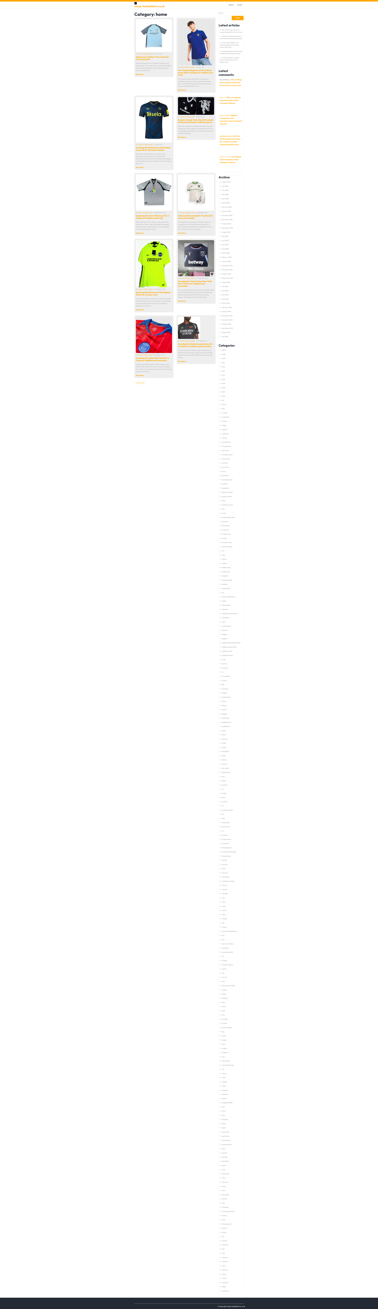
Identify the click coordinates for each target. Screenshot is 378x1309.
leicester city (226, 827)
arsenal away (226, 442)
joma (223, 797)
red (223, 1069)
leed (223, 818)
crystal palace (226, 626)
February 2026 (227, 207)
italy (223, 776)
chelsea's (225, 584)
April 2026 (225, 199)
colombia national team (229, 613)
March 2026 (226, 203)
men (223, 898)
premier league (227, 1027)
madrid (224, 860)
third (223, 1190)
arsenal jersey (226, 446)
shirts (223, 1111)
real (223, 1057)
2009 (223, 358)
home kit (225, 739)
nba (223, 935)
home (224, 735)
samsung (225, 1090)
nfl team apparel (227, 965)
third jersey (225, 1195)
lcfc (223, 814)
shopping (225, 1119)
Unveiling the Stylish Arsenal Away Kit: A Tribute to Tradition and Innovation (195, 345)
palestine (225, 998)
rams (223, 1044)
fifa (223, 684)
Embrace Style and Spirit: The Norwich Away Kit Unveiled (195, 216)
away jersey (226, 459)
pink (223, 1015)
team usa (225, 1182)
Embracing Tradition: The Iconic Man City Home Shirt (152, 58)
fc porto (224, 680)
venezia (224, 1241)
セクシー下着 (224, 97)
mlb (223, 923)
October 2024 (226, 274)
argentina (225, 434)
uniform (224, 1228)
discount (224, 630)
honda (224, 743)
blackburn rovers (227, 505)
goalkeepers (226, 726)
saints (224, 1086)
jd (222, 789)
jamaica (224, 785)
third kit (224, 1199)
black (223, 501)
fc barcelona (226, 676)
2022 (223, 396)
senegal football (227, 1103)
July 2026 (225, 186)
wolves (224, 1274)
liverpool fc (225, 843)
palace (224, 994)
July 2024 (225, 286)
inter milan (225, 768)
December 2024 (227, 266)
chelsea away (226, 567)
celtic (223, 555)
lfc (222, 831)
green (224, 731)
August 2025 (226, 232)
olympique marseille (228, 986)
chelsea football (227, 580)
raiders (224, 1040)
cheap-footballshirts (145, 54)
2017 (223, 375)
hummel (224, 764)
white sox (225, 1270)
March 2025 (226, 253)
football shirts (226, 697)
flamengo (225, 689)
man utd (224, 873)
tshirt (223, 1220)
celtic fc (224, 559)
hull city (224, 760)
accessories (225, 417)
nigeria (224, 969)
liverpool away (226, 839)
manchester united (228, 881)
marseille (225, 894)
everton (224, 664)
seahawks (225, 1094)
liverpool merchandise (229, 852)
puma (224, 1036)
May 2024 (225, 295)
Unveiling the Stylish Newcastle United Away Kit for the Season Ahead (153, 148)
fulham (224, 705)
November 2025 (227, 219)
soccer (224, 1128)
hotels (224, 756)
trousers (224, 1216)
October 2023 (226, 324)
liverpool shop (226, 856)
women (224, 1278)
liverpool (224, 835)
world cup (225, 1282)
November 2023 (227, 320)
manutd (224, 889)
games (224, 710)
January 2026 (226, 211)
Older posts (140, 383)
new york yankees (227, 944)
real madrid (226, 1061)
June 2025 (225, 240)
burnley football (227, 547)
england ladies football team (231, 643)
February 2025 (227, 257)
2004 (224, 350)
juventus (224, 802)
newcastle (225, 948)
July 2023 (225, 337)
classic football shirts (228, 597)
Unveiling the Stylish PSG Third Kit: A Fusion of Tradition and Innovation (152, 359)
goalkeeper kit (226, 722)
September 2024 (227, 278)
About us (231, 5)
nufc (223, 981)
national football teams (229, 931)
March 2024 (226, 303)
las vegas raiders (227, 810)
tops (223, 1203)
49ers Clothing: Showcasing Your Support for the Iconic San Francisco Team (231, 82)
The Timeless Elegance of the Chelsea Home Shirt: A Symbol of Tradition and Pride (195, 72)
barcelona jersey (227, 480)
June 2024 (225, 291)
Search (221, 13)
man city (225, 864)
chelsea (224, 563)
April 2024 (225, 299)
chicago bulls (226, 588)
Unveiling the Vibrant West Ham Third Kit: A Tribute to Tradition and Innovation (195, 283)
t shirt (224, 1178)
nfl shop (224, 960)
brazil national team (228, 517)
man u (224, 868)
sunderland (225, 1174)
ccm (223, 551)
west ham (225, 1257)
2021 (223, 392)
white (224, 1266)
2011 (223, 363)
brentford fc (226, 526)
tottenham (225, 1207)
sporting (224, 1157)
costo (223, 622)
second (224, 1098)
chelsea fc (225, 576)
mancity (224, 885)
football (224, 693)
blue (223, 509)
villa (223, 1249)
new (223, 940)
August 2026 (226, 182)
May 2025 (225, 245)
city (223, 593)
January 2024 (226, 311)
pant (223, 1002)
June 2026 (225, 190)
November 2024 (227, 270)
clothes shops (226, 605)
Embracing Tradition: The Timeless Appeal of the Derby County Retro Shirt (229, 45)
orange (224, 990)
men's (224, 902)
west (223, 1253)
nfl (223, 956)
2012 (223, 367)
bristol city (225, 530)
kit (223, 806)
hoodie (224, 747)
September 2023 (227, 328)
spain (223, 1149)
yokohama (225, 1291)
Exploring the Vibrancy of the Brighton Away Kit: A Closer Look (153, 293)
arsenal (224, 438)
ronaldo (224, 1082)
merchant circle (225, 136)
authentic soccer (227, 455)
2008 (223, 354)
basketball (225, 488)
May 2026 (225, 194)
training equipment (228, 1211)
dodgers (224, 634)
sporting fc (225, 1161)
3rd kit (224, 404)
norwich (224, 977)
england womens (227, 655)
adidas (224, 425)
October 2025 (226, 224)
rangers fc (225, 1052)
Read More (140, 74)
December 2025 (227, 215)
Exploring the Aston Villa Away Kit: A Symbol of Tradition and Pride (152, 216)
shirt (223, 1107)
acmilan (224, 421)
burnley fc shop (227, 542)
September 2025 (227, 228)
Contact (239, 5)
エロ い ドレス (225, 157)
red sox (224, 1073)
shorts (224, 1124)
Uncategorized (227, 1224)
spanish (224, 1153)
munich (224, 927)
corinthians (225, 618)
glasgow (224, 714)
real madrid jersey (228, 1065)
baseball (224, 484)
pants (224, 1006)
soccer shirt (225, 1132)
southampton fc (227, 1144)
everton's (225, 668)
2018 (223, 379)
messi (224, 906)
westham (225, 1261)
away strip (225, 467)
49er (223, 409)
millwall (224, 919)
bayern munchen (227, 492)
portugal (225, 1019)
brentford (225, 521)
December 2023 (227, 316)
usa (223, 1236)
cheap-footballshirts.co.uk (149, 6)
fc (222, 672)
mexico (224, 910)
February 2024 (227, 307)
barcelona (225, 475)
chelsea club (226, 572)
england (224, 639)
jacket (224, 781)
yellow (224, 1287)
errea (224, 659)
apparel (224, 429)
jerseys (224, 793)
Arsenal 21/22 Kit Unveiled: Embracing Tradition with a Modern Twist (229, 60)
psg (223, 1032)
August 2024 (226, 282)
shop (223, 1115)
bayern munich (227, 496)
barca (224, 471)
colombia (225, 609)
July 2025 (225, 236)
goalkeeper (225, 718)
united (224, 1232)
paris (223, 1011)
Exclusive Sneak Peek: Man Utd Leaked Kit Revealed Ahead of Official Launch (195, 121)
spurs (223, 1169)
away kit (225, 463)
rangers (224, 1048)
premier (224, 1023)
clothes (224, 601)
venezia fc (225, 1245)
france (224, 701)
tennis (224, 1186)
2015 (223, 371)
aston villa (225, 450)
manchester (226, 877)
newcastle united (227, 952)
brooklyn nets (226, 534)
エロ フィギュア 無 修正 (228, 115)
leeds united (226, 823)
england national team (229, 647)
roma (223, 1078)
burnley (224, 538)
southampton (226, 1140)
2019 (223, 383)
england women (227, 651)
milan (224, 914)
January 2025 (226, 261)
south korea (226, 1136)
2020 (223, 388)
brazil (224, 513)
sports (224, 1165)
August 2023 (226, 332)
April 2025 (225, 249)
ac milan (224, 413)
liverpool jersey (227, 848)
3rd (223, 400)
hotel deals (225, 751)
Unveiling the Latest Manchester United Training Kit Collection (230, 100)
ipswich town (226, 772)
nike (223, 973)
